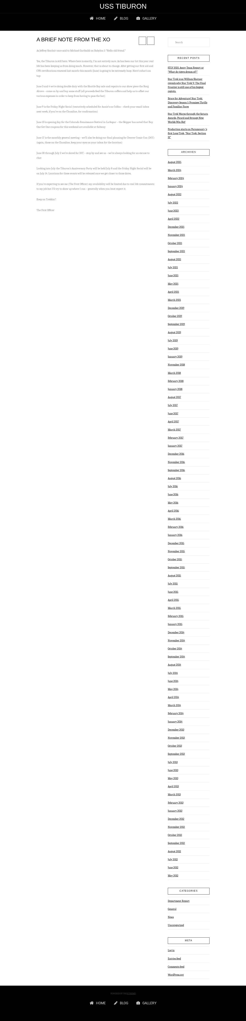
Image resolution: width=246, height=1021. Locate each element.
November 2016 (176, 462)
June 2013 (173, 770)
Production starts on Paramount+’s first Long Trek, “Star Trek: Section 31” (187, 133)
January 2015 (175, 624)
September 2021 (176, 251)
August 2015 (174, 575)
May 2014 (173, 689)
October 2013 (175, 745)
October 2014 (175, 648)
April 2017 (173, 421)
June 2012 (173, 867)
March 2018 (174, 373)
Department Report (178, 901)
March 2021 (174, 300)
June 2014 (173, 681)
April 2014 (173, 697)
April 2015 (173, 600)
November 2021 (176, 235)
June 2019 (173, 348)
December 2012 (176, 819)
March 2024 (174, 170)
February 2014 (176, 713)
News (171, 917)
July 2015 (173, 583)
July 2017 (173, 405)
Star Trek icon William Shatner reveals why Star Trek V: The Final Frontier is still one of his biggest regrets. (187, 85)
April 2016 (173, 510)
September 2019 (176, 324)
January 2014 (175, 721)
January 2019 (175, 356)
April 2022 (173, 218)
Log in (171, 950)
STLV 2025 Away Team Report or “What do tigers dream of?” (186, 69)
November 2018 (176, 364)
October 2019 (175, 316)
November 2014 (176, 640)
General (172, 909)
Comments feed (176, 966)
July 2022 (173, 202)
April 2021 (173, 291)
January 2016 (175, 535)
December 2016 (176, 454)
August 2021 (174, 259)
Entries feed (174, 958)
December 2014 (176, 632)
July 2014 (173, 673)
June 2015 (173, 592)
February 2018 (176, 381)
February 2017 (176, 437)
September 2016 (176, 470)
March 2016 (174, 518)
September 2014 (176, 656)
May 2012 (173, 875)
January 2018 (175, 389)
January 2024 (175, 186)
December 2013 (176, 729)
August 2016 (174, 478)
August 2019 (174, 332)
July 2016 (173, 486)
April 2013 (173, 786)
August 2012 (174, 851)
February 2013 (175, 802)
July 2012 (173, 859)
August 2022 (174, 194)
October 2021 (175, 243)
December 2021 (176, 227)
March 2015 (174, 608)
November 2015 (176, 551)
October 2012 (175, 835)
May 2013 (173, 778)
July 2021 (173, 267)
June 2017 (173, 413)
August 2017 (174, 397)
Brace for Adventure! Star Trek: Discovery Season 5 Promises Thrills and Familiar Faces (187, 102)
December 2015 (176, 543)
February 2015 (176, 616)
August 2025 (174, 162)
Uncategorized (176, 925)
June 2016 (173, 494)
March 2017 (174, 429)
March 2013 (174, 794)
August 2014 (174, 664)
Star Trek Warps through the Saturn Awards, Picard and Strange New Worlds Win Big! (188, 118)
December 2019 (176, 308)
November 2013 (176, 737)
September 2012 (176, 843)
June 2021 (173, 275)
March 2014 (174, 705)
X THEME (131, 993)
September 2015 (176, 567)
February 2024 (176, 178)
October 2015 (175, 559)
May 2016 (173, 502)
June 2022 (173, 210)
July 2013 (173, 762)
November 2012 (176, 827)
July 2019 (173, 340)
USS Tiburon (123, 6)
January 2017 (175, 445)
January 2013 (175, 810)
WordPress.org (176, 974)
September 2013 (176, 754)
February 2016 (176, 527)
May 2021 (173, 283)
